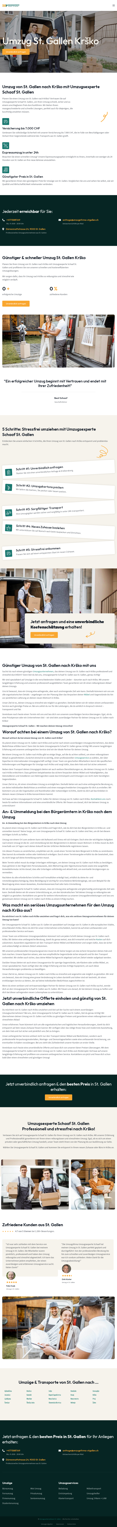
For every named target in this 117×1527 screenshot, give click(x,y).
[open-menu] (112, 5)
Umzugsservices (68, 1483)
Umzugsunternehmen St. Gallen (50, 1519)
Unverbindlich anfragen (16, 52)
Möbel (87, 694)
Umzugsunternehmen (43, 671)
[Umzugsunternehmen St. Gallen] (10, 5)
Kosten (99, 939)
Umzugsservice (82, 757)
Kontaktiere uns (98, 799)
